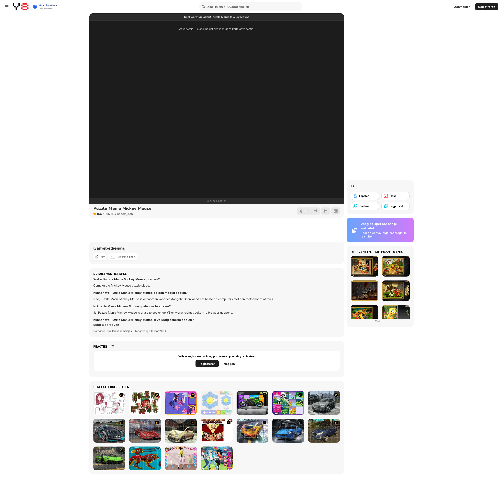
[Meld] (325, 211)
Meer (378, 321)
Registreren (486, 6)
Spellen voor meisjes (119, 330)
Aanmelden (462, 6)
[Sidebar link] (7, 7)
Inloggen (229, 363)
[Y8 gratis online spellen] (21, 6)
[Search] (203, 6)
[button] (106, 325)
